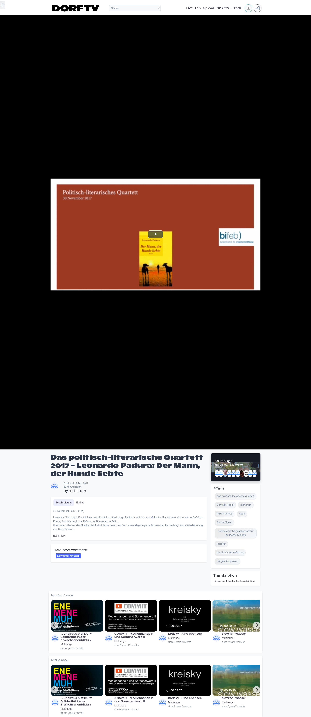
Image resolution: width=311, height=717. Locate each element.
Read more (59, 535)
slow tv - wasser (234, 633)
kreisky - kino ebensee (185, 633)
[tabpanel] (128, 523)
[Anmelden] (257, 8)
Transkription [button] (225, 575)
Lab (198, 8)
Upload (208, 8)
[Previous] (54, 625)
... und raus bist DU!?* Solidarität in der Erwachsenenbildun (76, 637)
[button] (248, 8)
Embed (80, 502)
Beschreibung (64, 502)
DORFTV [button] (223, 8)
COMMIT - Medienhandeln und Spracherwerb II (133, 635)
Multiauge (224, 461)
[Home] (76, 8)
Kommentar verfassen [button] (68, 556)
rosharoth (77, 491)
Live (189, 8)
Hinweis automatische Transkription (234, 581)
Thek (237, 8)
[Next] (256, 625)
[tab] (63, 502)
